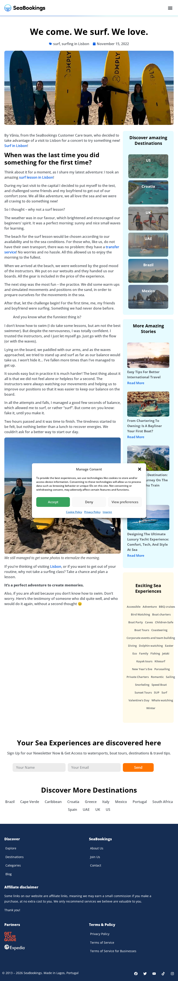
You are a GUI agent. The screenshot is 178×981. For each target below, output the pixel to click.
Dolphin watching (151, 646)
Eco (134, 653)
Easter (169, 646)
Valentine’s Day (139, 700)
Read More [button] (135, 383)
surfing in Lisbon (75, 43)
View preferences (125, 502)
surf (56, 43)
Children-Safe (164, 622)
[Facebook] (135, 973)
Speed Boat (159, 685)
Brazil (148, 264)
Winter (150, 708)
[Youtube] (154, 973)
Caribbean (53, 801)
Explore (10, 848)
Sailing (170, 677)
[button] (139, 469)
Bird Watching (140, 614)
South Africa (162, 801)
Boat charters (161, 614)
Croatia (148, 186)
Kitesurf (160, 661)
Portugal (140, 801)
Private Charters (138, 677)
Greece (91, 801)
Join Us (95, 857)
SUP (156, 692)
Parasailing (162, 669)
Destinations (14, 857)
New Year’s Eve (142, 669)
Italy (105, 801)
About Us (96, 848)
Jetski (165, 653)
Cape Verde (29, 801)
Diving (132, 646)
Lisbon (55, 566)
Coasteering (159, 630)
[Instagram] (172, 973)
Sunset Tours (143, 692)
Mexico (148, 290)
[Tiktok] (163, 973)
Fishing (155, 653)
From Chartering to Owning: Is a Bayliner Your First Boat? (144, 425)
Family (143, 653)
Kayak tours (144, 661)
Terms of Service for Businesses (113, 951)
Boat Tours (141, 630)
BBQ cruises (167, 607)
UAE (148, 238)
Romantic (157, 677)
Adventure (150, 607)
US (148, 160)
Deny (89, 502)
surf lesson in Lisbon (36, 177)
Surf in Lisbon (15, 145)
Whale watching (162, 700)
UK (148, 212)
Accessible (133, 607)
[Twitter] (145, 973)
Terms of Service (102, 942)
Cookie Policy (74, 512)
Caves (149, 622)
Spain (72, 809)
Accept (53, 502)
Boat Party (135, 622)
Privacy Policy (92, 512)
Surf (164, 692)
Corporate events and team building (151, 638)
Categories (13, 865)
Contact (95, 865)
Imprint (107, 512)
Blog (8, 874)
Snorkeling (142, 685)
